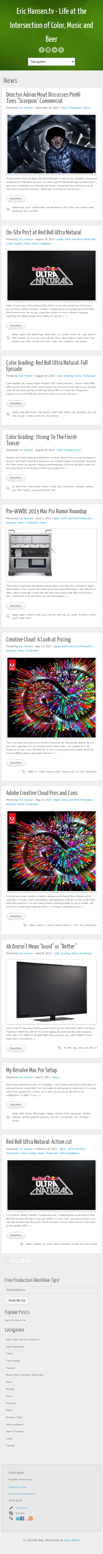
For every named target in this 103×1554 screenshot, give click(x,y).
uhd (86, 1048)
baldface (37, 1244)
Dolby (54, 412)
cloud (41, 771)
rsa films (33, 211)
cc (58, 334)
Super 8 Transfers (15, 1431)
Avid (28, 334)
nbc (92, 338)
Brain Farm (50, 334)
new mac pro (63, 615)
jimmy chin (73, 207)
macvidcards (66, 1117)
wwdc (15, 618)
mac (44, 615)
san (60, 341)
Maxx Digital (68, 338)
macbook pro (47, 338)
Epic (61, 412)
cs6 (78, 334)
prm (89, 412)
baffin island (38, 207)
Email (26, 1518)
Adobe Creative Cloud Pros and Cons (42, 793)
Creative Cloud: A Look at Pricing (38, 640)
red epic (21, 416)
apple (22, 334)
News (64, 107)
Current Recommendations (22, 1494)
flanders (22, 338)
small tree (69, 341)
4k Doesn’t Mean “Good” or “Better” (41, 947)
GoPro (67, 412)
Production (75, 107)
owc (76, 1117)
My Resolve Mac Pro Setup (31, 1070)
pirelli (91, 207)
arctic (28, 207)
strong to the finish (41, 490)
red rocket (45, 341)
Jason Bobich (72, 1540)
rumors (92, 615)
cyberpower (75, 1113)
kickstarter (68, 486)
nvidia (74, 615)
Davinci (91, 334)
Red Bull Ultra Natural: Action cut (39, 1142)
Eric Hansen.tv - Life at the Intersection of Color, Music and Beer (51, 25)
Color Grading (14, 243)
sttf (53, 490)
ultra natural (81, 341)
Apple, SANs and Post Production (76, 239)
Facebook (42, 50)
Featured (10, 1368)
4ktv (70, 1048)
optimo (83, 207)
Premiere (81, 412)
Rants (43, 522)
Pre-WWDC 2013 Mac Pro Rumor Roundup (46, 511)
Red (26, 211)
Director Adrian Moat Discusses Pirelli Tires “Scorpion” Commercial (43, 98)
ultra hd (93, 1048)
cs (77, 771)
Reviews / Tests (14, 1417)
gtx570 (26, 1117)
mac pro (35, 338)
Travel (86, 107)
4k (13, 486)
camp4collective (54, 207)
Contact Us (21, 1508)
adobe (15, 334)
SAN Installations (42, 243)
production (17, 211)
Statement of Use (17, 1487)
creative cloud (68, 334)
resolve (30, 416)
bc (44, 1244)
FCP (14, 338)
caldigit (49, 1113)
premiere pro (18, 341)
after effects (26, 1113)
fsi (28, 338)
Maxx (58, 338)
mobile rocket (82, 338)
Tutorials (10, 1445)
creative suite (67, 771)
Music (9, 1382)
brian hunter (34, 486)
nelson (56, 1244)
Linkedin (48, 50)
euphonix (16, 1117)
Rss (61, 50)
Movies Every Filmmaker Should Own (25, 1375)
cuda (84, 334)
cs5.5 (75, 925)
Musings (11, 522)
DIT (65, 207)
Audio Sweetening (15, 1347)
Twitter (54, 50)
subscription (91, 771)
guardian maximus (40, 1117)
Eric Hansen (26, 107)
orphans (89, 486)
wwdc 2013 (25, 618)
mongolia (79, 486)
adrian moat (18, 207)
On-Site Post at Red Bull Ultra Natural (43, 233)
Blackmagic (38, 334)
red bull (35, 341)
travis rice (40, 416)
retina (54, 341)
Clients (9, 1353)
